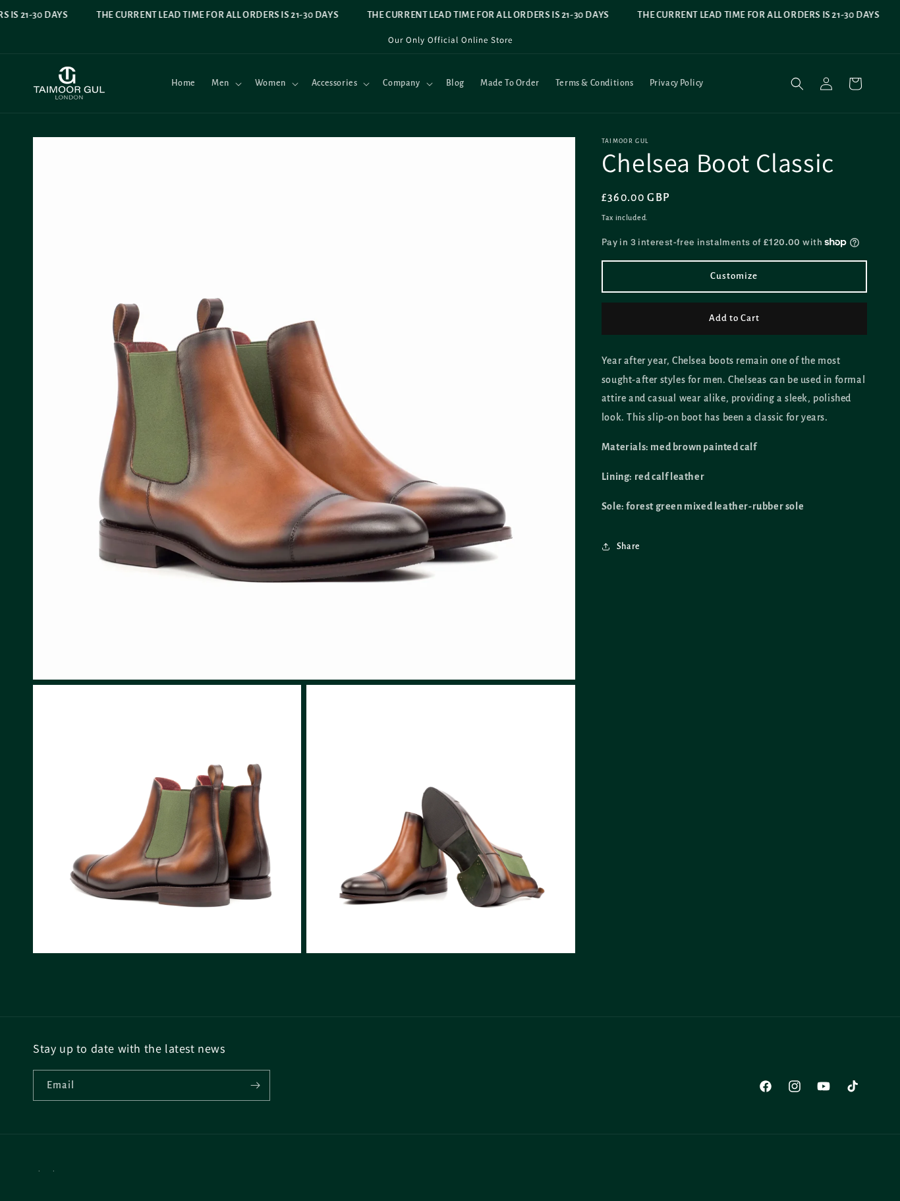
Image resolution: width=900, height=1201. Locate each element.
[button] (225, 83)
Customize (734, 276)
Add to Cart (734, 318)
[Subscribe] (254, 1085)
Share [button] (628, 546)
